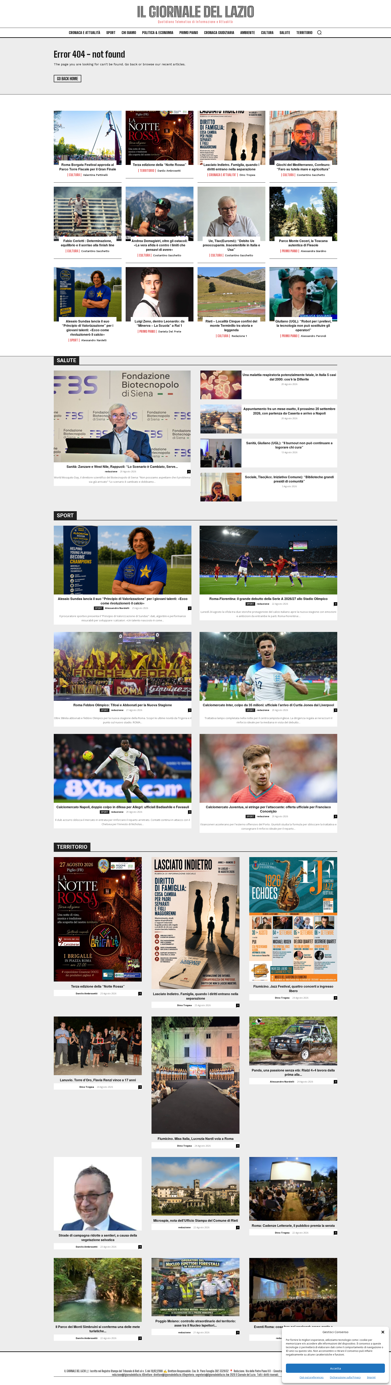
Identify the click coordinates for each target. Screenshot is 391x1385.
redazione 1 (239, 336)
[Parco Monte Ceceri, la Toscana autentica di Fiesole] (303, 214)
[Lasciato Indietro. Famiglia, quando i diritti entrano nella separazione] (231, 138)
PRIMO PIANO (290, 251)
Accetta (335, 1368)
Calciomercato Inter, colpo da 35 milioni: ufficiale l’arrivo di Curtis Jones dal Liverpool (268, 705)
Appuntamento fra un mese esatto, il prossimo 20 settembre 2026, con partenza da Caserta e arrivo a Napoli (289, 411)
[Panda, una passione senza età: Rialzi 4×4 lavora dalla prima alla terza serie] (293, 1041)
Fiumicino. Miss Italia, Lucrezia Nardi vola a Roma (196, 1138)
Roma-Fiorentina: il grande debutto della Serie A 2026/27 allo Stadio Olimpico (268, 599)
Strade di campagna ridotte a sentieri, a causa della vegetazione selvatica (98, 1237)
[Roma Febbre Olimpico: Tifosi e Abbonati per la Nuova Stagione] (122, 666)
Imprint (371, 1377)
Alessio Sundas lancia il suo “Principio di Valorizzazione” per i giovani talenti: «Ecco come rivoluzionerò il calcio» (87, 328)
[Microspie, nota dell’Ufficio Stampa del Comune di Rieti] (195, 1186)
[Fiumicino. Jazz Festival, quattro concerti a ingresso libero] (293, 919)
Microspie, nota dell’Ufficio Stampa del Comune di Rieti (195, 1220)
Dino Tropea (247, 175)
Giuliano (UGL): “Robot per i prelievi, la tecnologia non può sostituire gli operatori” (303, 325)
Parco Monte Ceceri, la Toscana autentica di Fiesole (303, 243)
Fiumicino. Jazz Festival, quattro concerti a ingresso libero (293, 988)
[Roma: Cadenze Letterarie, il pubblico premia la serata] (293, 1189)
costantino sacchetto (311, 175)
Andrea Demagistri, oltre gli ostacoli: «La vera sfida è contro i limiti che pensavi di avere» (160, 245)
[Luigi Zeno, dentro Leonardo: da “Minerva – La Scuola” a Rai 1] (159, 294)
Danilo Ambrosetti (169, 170)
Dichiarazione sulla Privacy (345, 1377)
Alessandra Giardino (313, 251)
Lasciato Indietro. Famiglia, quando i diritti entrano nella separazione (231, 166)
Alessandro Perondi (313, 336)
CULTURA (74, 175)
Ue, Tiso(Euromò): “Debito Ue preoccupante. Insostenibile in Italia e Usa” (231, 245)
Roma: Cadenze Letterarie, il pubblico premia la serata (293, 1225)
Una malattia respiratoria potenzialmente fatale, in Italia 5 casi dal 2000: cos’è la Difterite (289, 377)
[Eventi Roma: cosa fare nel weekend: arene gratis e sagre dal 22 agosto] (293, 1290)
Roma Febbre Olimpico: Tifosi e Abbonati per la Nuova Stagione (122, 705)
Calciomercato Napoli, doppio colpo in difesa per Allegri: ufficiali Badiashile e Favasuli (122, 807)
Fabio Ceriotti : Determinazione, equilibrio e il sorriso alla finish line (87, 243)
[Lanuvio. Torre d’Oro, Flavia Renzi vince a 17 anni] (98, 1046)
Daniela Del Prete (169, 331)
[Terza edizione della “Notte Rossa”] (159, 138)
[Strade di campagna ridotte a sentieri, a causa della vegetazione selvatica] (98, 1193)
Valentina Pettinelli (95, 175)
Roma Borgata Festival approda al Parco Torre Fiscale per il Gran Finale (87, 166)
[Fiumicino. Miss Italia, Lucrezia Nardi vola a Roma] (195, 1075)
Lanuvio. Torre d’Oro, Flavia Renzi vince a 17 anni (98, 1080)
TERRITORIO (147, 170)
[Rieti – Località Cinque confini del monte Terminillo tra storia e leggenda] (231, 294)
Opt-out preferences (312, 1377)
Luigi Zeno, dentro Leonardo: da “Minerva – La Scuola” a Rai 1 (160, 323)
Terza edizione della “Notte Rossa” (159, 164)
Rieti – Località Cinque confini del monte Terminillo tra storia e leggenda (231, 325)
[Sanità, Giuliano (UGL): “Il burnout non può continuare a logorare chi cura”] (221, 453)
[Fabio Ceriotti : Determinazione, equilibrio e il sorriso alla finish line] (88, 214)
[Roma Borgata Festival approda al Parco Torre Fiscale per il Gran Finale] (88, 138)
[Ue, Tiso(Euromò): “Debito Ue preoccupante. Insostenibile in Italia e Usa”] (231, 214)
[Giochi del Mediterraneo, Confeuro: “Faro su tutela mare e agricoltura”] (303, 138)
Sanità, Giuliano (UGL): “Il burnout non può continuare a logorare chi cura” (289, 445)
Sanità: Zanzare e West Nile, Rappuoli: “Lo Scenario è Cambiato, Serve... (122, 466)
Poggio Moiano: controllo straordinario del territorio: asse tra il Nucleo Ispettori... (195, 1323)
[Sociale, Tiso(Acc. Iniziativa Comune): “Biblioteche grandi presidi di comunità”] (221, 487)
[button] (383, 1332)
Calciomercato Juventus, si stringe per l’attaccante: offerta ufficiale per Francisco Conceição (268, 809)
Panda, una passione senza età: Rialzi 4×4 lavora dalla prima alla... (293, 1072)
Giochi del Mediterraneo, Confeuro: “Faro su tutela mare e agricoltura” (303, 166)
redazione (111, 471)
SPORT (74, 340)
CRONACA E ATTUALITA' (222, 175)
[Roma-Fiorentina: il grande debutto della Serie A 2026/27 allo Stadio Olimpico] (268, 560)
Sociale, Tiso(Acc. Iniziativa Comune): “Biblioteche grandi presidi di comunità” (289, 479)
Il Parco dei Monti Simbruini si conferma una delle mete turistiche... (98, 1329)
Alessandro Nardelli (94, 340)
